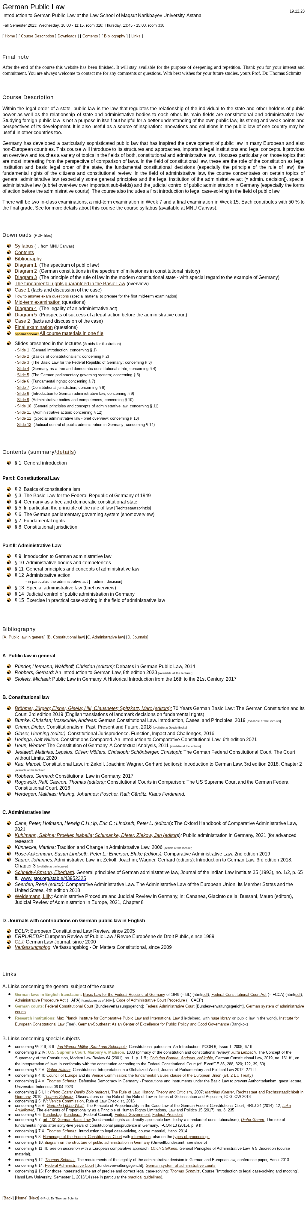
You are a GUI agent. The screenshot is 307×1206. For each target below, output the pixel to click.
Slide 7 (23, 387)
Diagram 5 (26, 314)
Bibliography (114, 36)
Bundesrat (73, 1114)
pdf (205, 994)
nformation (141, 1136)
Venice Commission (108, 1075)
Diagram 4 (26, 308)
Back (8, 1198)
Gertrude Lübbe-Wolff (65, 1105)
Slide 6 (23, 381)
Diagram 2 (26, 271)
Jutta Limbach (243, 1052)
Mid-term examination (38, 302)
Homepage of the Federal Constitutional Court (82, 1136)
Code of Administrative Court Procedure (150, 1000)
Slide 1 (23, 350)
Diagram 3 (26, 277)
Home (10, 36)
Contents (90, 36)
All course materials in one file (71, 333)
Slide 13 (24, 424)
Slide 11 (24, 412)
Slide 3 (23, 362)
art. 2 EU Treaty (238, 1075)
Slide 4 (23, 368)
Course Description (37, 36)
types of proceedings (191, 1136)
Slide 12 (24, 418)
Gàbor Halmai (58, 1069)
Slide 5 (23, 375)
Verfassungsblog (32, 947)
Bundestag (52, 1114)
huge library (221, 1018)
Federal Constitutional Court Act (239, 994)
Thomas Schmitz (61, 1081)
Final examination (34, 327)
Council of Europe (61, 1075)
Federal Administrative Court (170, 1006)
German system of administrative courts (181, 1165)
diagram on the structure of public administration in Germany (97, 1142)
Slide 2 (23, 356)
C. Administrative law (105, 637)
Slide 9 (23, 400)
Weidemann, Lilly (33, 896)
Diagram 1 (26, 265)
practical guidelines (144, 1177)
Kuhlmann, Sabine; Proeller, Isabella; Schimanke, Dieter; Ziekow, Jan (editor (96, 835)
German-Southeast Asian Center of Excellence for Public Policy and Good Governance (153, 1024)
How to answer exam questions (42, 296)
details (65, 452)
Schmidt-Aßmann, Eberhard (44, 872)
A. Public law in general (24, 637)
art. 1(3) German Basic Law (67, 1119)
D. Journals (137, 637)
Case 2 (22, 321)
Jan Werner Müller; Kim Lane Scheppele (92, 1046)
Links (136, 36)
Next (34, 1198)
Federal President (167, 1114)
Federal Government (132, 1114)
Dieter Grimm (252, 1119)
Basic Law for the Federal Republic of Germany (124, 994)
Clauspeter (93, 708)
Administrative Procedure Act (40, 1000)
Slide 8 (23, 393)
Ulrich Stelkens (164, 1148)
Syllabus (24, 245)
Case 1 (22, 289)
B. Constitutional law (66, 637)
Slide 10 (24, 406)
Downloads (67, 36)
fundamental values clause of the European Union (178, 1075)
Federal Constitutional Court (69, 1006)
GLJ (19, 941)
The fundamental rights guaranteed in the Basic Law (70, 283)
